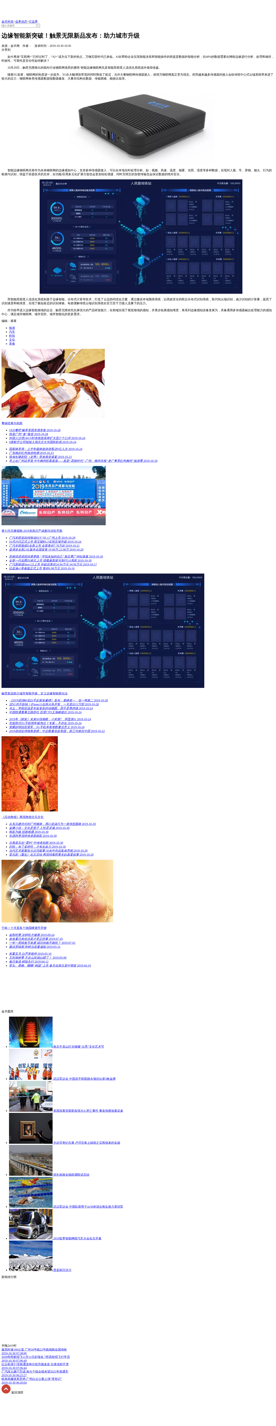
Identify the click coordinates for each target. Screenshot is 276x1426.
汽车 (12, 331)
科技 (12, 335)
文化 (12, 339)
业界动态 (21, 21)
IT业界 (33, 21)
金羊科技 (8, 21)
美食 (12, 343)
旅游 (12, 327)
